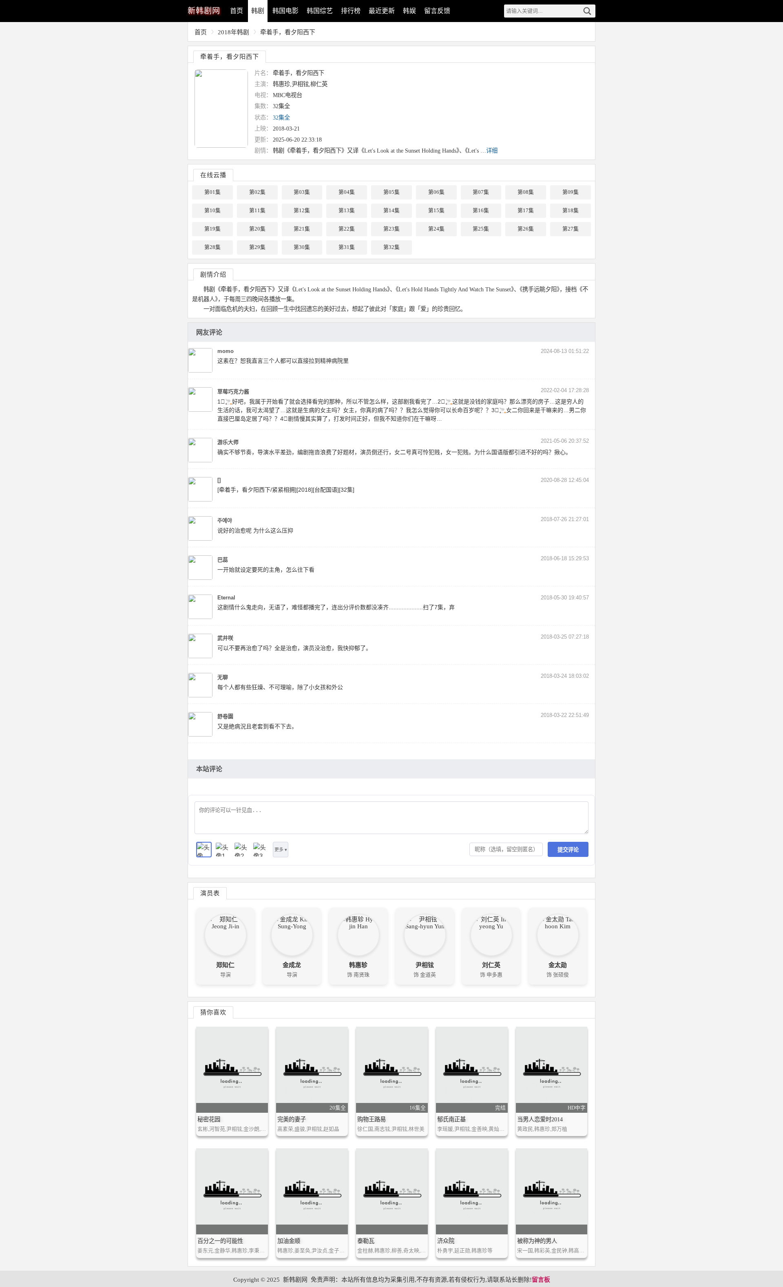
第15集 (436, 210)
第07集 (481, 192)
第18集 (570, 210)
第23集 (391, 229)
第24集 (436, 229)
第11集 (257, 210)
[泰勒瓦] (392, 1191)
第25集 (481, 229)
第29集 (257, 247)
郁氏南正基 (451, 1119)
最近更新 (382, 10)
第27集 (570, 229)
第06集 (436, 192)
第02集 (257, 192)
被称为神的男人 (537, 1241)
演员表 (210, 893)
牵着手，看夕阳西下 (287, 32)
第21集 (302, 229)
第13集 (346, 210)
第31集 (346, 247)
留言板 (541, 1279)
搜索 (587, 11)
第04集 (346, 192)
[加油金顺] (312, 1191)
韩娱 (409, 10)
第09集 (570, 192)
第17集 (526, 210)
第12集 (302, 210)
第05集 (391, 192)
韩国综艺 (320, 10)
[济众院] (472, 1191)
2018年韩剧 (233, 32)
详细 (492, 150)
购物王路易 (371, 1119)
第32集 (391, 247)
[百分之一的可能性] (232, 1191)
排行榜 (351, 10)
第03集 (302, 192)
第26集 (526, 229)
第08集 (526, 192)
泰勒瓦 (365, 1241)
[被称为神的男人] (552, 1191)
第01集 (212, 192)
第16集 (481, 210)
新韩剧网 (295, 1279)
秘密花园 (208, 1119)
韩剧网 (204, 11)
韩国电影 (285, 10)
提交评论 (568, 850)
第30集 (302, 247)
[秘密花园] (232, 1070)
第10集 (212, 210)
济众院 (445, 1241)
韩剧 (257, 10)
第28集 (212, 247)
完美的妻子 (291, 1119)
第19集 (212, 229)
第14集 (391, 210)
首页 (236, 10)
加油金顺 (288, 1241)
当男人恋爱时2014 (540, 1119)
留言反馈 (437, 10)
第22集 (346, 229)
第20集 (257, 229)
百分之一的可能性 (220, 1241)
